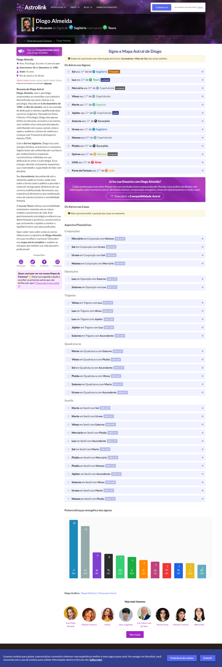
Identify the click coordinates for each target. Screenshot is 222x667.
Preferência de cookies (181, 658)
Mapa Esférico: (89, 593)
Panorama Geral (107, 593)
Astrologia (57, 7)
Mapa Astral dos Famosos (39, 40)
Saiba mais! (96, 659)
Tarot (73, 7)
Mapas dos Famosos (107, 7)
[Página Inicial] (22, 40)
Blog (86, 7)
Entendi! (207, 658)
